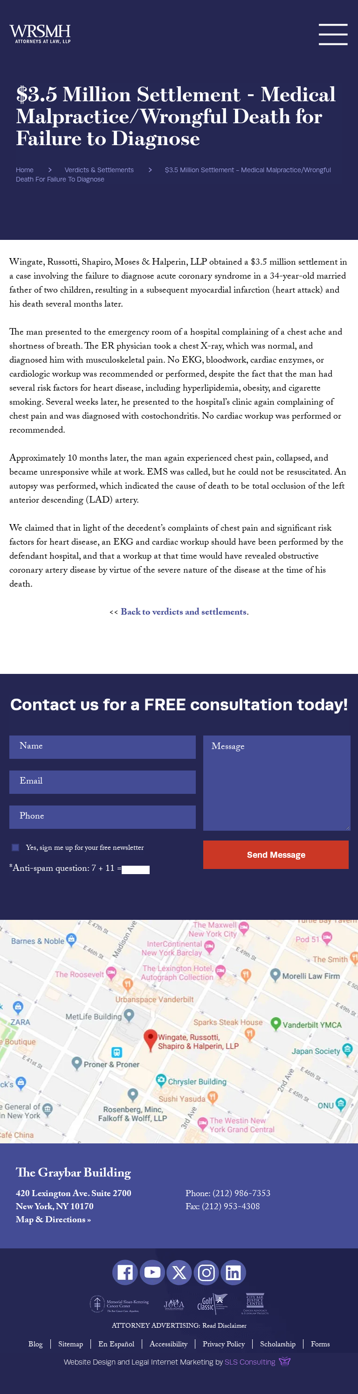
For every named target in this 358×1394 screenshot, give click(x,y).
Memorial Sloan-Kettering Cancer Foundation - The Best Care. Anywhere (119, 1304)
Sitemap (70, 1345)
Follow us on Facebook (125, 1272)
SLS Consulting (250, 1362)
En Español (116, 1345)
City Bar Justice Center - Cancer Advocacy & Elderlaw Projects (254, 1304)
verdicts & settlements (99, 170)
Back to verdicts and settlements (184, 613)
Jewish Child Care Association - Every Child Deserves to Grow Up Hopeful (174, 1304)
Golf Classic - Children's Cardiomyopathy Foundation (212, 1304)
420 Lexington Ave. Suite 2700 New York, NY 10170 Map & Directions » (73, 1207)
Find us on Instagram (206, 1272)
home (25, 170)
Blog (35, 1345)
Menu (333, 23)
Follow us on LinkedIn (233, 1272)
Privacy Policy (224, 1345)
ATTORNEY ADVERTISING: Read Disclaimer (179, 1326)
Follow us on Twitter (179, 1272)
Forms (320, 1345)
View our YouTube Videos (152, 1272)
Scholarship (278, 1345)
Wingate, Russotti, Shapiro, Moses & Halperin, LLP (39, 23)
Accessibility (168, 1345)
